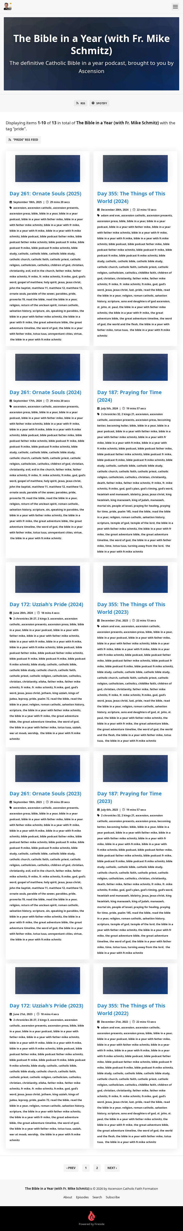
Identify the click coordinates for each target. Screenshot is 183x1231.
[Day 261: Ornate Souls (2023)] (48, 768)
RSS (83, 103)
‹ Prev (71, 1168)
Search (97, 1197)
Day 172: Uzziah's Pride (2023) (46, 1005)
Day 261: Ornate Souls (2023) (45, 793)
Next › (112, 1168)
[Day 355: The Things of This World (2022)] (135, 980)
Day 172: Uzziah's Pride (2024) (46, 604)
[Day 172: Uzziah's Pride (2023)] (48, 980)
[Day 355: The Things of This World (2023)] (135, 579)
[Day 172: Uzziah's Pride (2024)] (48, 579)
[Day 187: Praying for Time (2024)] (135, 367)
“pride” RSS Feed (25, 140)
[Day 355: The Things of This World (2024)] (135, 168)
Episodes (82, 1197)
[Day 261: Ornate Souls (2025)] (48, 168)
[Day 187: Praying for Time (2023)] (135, 768)
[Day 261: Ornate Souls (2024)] (48, 367)
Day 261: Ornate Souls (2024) (45, 392)
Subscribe (113, 1197)
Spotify (101, 103)
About (67, 1197)
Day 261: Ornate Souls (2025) (45, 193)
